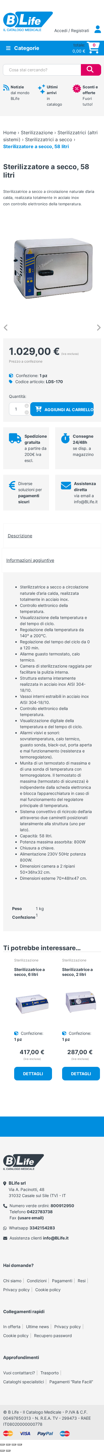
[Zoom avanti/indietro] (2, 1444)
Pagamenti (62, 1280)
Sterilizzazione (37, 132)
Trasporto (49, 1372)
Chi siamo (12, 1280)
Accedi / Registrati (72, 30)
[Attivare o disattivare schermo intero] (8, 1444)
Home (9, 132)
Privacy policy (16, 1289)
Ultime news (37, 1326)
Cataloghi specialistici (23, 1381)
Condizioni (37, 1280)
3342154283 (42, 1227)
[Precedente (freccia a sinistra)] (2, 1450)
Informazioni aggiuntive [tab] (30, 560)
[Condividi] (14, 1444)
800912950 (62, 1205)
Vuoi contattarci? (19, 1372)
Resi (82, 1280)
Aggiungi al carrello (68, 409)
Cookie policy (48, 1289)
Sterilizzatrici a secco (48, 139)
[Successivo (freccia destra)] (8, 1450)
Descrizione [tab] (20, 535)
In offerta (12, 1326)
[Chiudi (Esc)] (19, 1444)
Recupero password (53, 1335)
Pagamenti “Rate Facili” (71, 1381)
